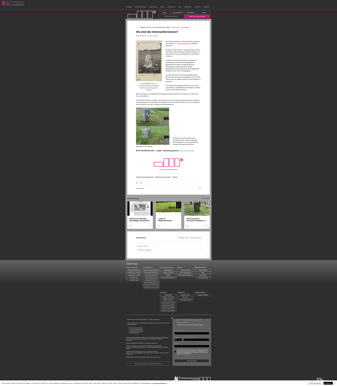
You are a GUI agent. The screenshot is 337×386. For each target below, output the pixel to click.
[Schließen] (335, 383)
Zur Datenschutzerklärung (159, 383)
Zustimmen (328, 383)
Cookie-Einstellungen (315, 383)
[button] (99, 3)
